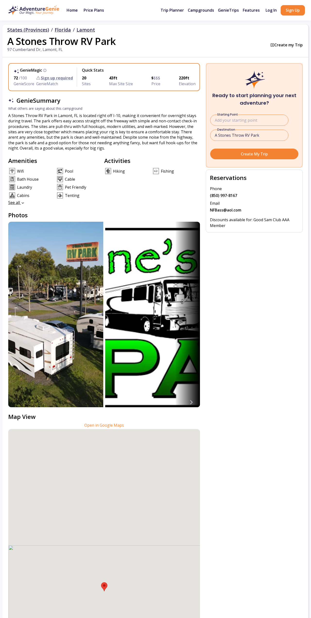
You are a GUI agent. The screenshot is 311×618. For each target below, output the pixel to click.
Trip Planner (172, 10)
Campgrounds (201, 10)
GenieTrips (228, 10)
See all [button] (14, 202)
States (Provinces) (28, 30)
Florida (63, 30)
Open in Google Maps (104, 425)
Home (72, 10)
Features (251, 10)
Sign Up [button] (293, 10)
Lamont (86, 30)
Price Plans (94, 10)
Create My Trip (254, 154)
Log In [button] (271, 10)
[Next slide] (191, 402)
